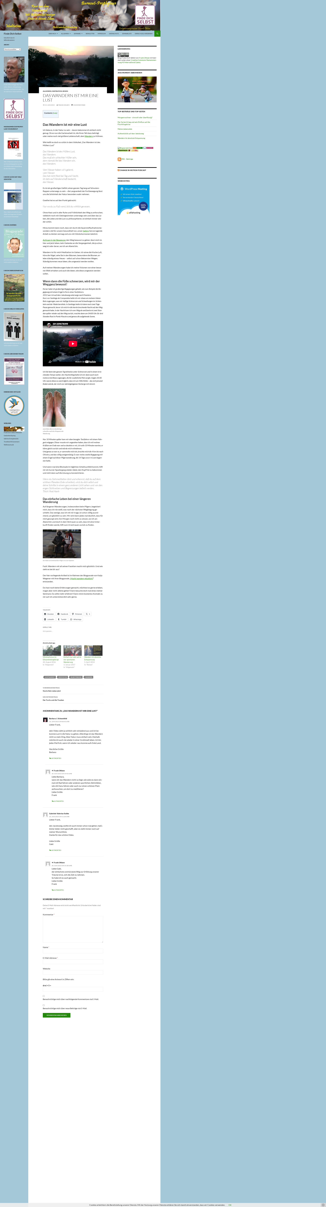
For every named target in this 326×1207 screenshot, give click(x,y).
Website (46, 968)
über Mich (52, 33)
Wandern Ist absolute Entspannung (131, 138)
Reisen (65, 91)
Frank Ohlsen (64, 105)
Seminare (77, 33)
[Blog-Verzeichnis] (148, 148)
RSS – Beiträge (127, 159)
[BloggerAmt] (125, 148)
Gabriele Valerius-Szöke (59, 813)
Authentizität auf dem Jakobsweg (131, 133)
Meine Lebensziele (125, 129)
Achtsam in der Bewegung (54, 240)
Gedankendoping (9, 436)
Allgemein (65, 33)
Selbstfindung (76, 677)
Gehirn (86, 231)
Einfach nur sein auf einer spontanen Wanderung (73, 659)
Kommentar (49, 914)
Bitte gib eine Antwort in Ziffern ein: (58, 979)
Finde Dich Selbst (12, 33)
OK (230, 1205)
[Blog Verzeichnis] (138, 148)
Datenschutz (114, 33)
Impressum (102, 33)
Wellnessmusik (9, 445)
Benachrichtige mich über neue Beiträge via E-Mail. (65, 1008)
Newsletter (90, 33)
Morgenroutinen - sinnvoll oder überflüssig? (135, 117)
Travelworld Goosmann (11, 442)
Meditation (62, 677)
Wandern (89, 136)
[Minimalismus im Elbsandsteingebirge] (52, 650)
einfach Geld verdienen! (144, 33)
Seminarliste (127, 33)
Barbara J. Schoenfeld (58, 718)
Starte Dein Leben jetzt (52, 689)
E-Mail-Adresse (50, 958)
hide (55, 113)
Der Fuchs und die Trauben (53, 698)
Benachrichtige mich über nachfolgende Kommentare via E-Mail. (71, 999)
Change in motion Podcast (133, 170)
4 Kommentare (79, 105)
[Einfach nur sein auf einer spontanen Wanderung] (73, 650)
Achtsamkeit (50, 677)
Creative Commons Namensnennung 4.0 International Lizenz (137, 61)
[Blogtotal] (133, 150)
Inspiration (57, 91)
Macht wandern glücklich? (81, 578)
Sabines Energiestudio (11, 439)
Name (46, 947)
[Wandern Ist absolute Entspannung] (93, 650)
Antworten (56, 758)
